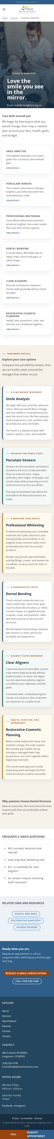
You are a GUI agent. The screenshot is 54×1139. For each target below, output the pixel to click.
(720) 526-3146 (10, 1063)
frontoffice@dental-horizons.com (20, 1066)
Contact (6, 1031)
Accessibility (26, 1118)
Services (14, 18)
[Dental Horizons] (27, 9)
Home (5, 18)
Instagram (19, 1105)
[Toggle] (5, 849)
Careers (6, 1036)
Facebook (7, 1105)
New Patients (9, 1021)
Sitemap (38, 1118)
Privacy (15, 1118)
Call (14, 1134)
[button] (4, 9)
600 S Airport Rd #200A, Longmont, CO (27, 2)
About (5, 1011)
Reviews (6, 1026)
